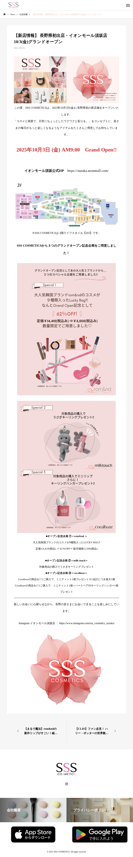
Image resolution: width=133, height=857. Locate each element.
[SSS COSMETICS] (13, 5)
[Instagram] (66, 784)
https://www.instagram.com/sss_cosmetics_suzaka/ (86, 623)
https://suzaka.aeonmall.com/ (88, 171)
